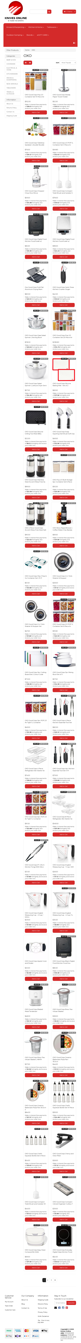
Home (27, 50)
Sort (57, 63)
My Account (9, 1302)
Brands (30, 35)
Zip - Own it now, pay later (43, 1321)
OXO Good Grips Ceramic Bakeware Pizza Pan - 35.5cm (62, 1059)
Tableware (51, 27)
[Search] (49, 12)
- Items (69, 12)
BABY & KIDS (11, 60)
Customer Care (10, 1310)
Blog (23, 1304)
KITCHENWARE (12, 74)
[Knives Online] (16, 10)
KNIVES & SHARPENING (12, 79)
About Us (10, 104)
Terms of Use (42, 1308)
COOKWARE (11, 64)
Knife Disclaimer (43, 1316)
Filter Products (12, 50)
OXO (33, 50)
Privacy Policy (42, 1312)
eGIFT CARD (42, 35)
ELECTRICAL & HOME (12, 69)
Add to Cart (36, 112)
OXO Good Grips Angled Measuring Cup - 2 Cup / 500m (34, 915)
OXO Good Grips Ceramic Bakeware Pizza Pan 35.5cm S (35, 1108)
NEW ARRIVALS (12, 84)
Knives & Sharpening (15, 27)
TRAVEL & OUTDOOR (10, 93)
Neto (62, 1340)
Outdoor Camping (15, 35)
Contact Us (10, 112)
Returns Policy (12, 108)
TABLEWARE (11, 88)
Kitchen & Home (35, 27)
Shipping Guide (12, 116)
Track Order (9, 1306)
